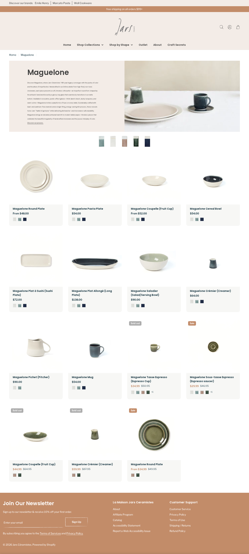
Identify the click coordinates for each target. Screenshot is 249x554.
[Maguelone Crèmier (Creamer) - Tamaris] (73, 475)
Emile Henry (42, 3)
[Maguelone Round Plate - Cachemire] (20, 219)
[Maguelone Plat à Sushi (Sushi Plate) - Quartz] (14, 305)
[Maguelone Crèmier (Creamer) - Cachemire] (197, 301)
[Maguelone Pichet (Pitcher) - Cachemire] (20, 388)
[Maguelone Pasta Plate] (95, 178)
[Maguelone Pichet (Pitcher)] (36, 346)
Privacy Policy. (74, 533)
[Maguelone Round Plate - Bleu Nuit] (25, 219)
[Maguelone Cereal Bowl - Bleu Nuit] (202, 219)
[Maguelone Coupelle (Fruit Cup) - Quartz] (133, 219)
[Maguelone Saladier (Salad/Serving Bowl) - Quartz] (133, 305)
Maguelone (27, 54)
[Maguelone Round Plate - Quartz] (14, 219)
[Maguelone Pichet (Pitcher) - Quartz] (14, 388)
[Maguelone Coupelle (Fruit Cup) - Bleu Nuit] (143, 219)
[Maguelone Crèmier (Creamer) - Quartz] (192, 301)
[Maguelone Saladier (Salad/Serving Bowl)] (154, 260)
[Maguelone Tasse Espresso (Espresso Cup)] (154, 346)
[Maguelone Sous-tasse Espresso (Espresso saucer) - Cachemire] (197, 392)
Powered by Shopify (43, 544)
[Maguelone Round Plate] (36, 178)
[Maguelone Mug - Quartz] (73, 388)
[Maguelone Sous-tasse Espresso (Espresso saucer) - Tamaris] (202, 392)
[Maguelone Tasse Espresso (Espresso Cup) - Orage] (148, 392)
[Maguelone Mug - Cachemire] (79, 388)
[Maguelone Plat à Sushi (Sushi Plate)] (36, 260)
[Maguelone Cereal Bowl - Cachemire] (197, 219)
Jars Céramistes (22, 544)
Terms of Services (50, 533)
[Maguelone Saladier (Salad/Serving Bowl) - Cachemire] (138, 305)
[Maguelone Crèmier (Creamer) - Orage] (79, 475)
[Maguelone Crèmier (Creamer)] (213, 260)
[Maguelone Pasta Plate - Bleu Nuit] (84, 219)
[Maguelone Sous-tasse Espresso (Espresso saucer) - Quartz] (192, 392)
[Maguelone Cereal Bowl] (213, 178)
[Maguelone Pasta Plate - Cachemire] (79, 219)
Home (12, 54)
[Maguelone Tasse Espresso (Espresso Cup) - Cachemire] (138, 392)
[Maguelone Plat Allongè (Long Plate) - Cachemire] (79, 305)
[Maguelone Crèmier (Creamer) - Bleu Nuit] (202, 301)
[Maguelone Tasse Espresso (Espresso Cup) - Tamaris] (143, 392)
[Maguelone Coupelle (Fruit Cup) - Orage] (20, 475)
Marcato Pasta (61, 3)
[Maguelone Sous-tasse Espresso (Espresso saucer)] (213, 346)
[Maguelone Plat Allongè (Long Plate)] (95, 260)
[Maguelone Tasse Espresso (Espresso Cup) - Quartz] (133, 392)
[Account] (230, 27)
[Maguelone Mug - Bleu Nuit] (84, 388)
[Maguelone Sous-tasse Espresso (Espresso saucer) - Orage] (207, 392)
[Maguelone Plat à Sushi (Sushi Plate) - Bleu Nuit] (25, 305)
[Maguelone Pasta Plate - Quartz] (73, 219)
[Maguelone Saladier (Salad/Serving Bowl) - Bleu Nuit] (143, 305)
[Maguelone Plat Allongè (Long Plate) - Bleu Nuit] (84, 305)
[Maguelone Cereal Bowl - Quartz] (192, 219)
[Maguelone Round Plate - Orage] (138, 475)
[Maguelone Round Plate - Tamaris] (133, 475)
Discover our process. (35, 123)
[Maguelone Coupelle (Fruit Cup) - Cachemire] (138, 219)
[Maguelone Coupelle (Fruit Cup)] (154, 178)
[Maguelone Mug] (95, 346)
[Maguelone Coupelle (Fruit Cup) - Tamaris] (14, 475)
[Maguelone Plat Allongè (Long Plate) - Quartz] (73, 305)
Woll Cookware (83, 3)
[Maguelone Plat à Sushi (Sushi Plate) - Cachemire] (20, 305)
